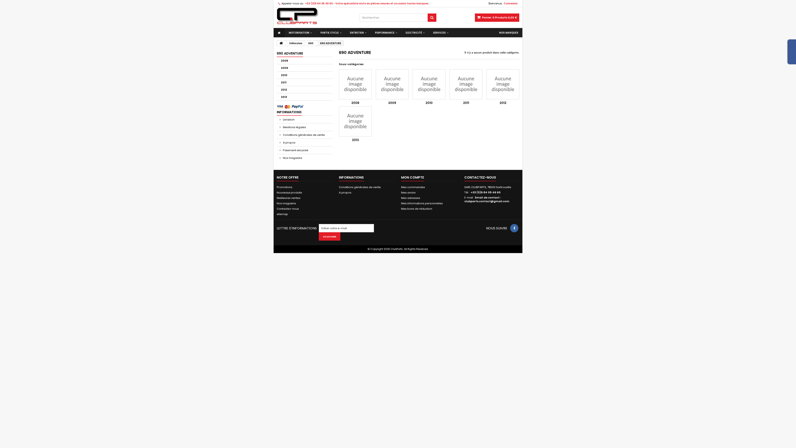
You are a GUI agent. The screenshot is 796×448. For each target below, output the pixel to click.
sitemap (282, 214)
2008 (284, 61)
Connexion (511, 3)
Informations (289, 112)
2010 (284, 75)
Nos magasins (292, 158)
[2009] (392, 84)
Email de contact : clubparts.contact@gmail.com (486, 199)
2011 (283, 82)
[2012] (503, 84)
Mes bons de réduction (416, 209)
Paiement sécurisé (295, 150)
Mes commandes (413, 187)
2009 (284, 68)
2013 (284, 97)
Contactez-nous (288, 209)
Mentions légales (294, 127)
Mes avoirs (408, 193)
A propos (288, 143)
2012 (284, 90)
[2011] (466, 84)
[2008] (355, 84)
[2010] (429, 84)
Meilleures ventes (288, 198)
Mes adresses (410, 198)
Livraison (288, 120)
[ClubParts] (315, 16)
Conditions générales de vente (303, 135)
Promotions (284, 187)
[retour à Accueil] (281, 43)
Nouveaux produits (289, 193)
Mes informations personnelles (422, 203)
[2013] (355, 121)
